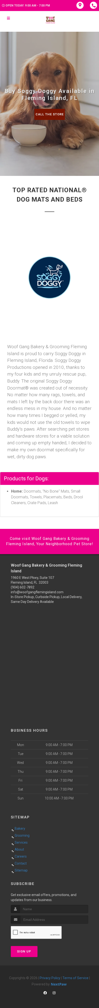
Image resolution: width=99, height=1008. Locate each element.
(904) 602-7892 (22, 587)
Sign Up (24, 951)
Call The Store (50, 114)
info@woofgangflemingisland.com (37, 592)
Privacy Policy (50, 978)
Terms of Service (75, 978)
